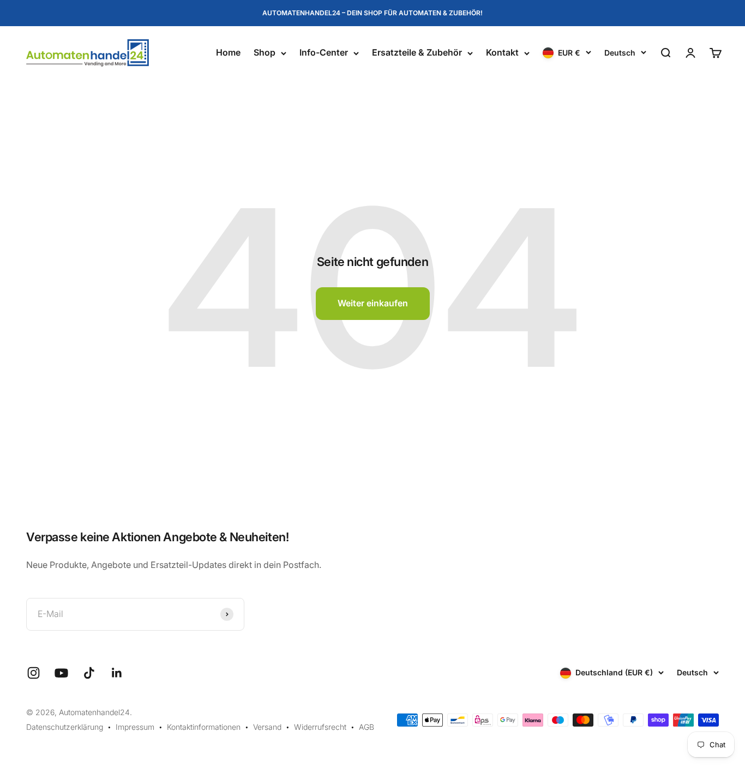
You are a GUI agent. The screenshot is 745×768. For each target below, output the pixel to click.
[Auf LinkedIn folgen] (117, 673)
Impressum (135, 726)
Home (228, 52)
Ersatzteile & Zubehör (417, 52)
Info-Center (323, 52)
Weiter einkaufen (373, 303)
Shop (264, 52)
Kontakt (502, 52)
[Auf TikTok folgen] (89, 673)
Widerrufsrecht (320, 726)
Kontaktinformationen (204, 726)
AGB (366, 726)
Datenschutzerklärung (64, 726)
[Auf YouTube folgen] (61, 673)
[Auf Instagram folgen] (33, 673)
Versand (267, 726)
